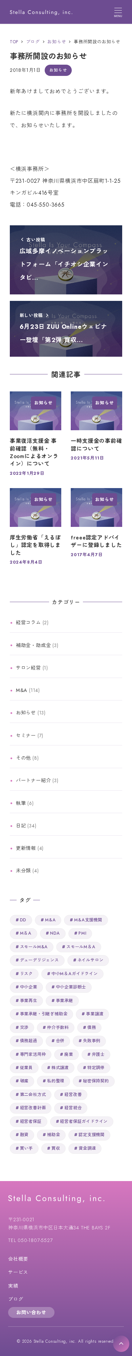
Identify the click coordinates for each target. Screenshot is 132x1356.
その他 (23, 758)
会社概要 (18, 1259)
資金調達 (87, 1148)
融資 (24, 1135)
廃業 (68, 1054)
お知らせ (58, 70)
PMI (82, 933)
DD (23, 920)
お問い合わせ (31, 1312)
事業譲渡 (94, 1014)
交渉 (24, 1027)
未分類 (23, 870)
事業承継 (64, 1001)
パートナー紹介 (33, 780)
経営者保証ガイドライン (84, 1121)
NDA (55, 933)
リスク (26, 974)
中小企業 (28, 987)
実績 (13, 1285)
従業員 (26, 1068)
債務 (91, 1027)
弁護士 (98, 1054)
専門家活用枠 (33, 1054)
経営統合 (73, 1108)
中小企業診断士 (71, 987)
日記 (21, 825)
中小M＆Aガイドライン (74, 974)
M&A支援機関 (88, 920)
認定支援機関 (92, 1135)
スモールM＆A (80, 947)
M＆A (25, 933)
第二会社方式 (33, 1095)
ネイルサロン (91, 960)
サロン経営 (28, 667)
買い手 (26, 1148)
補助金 (53, 1135)
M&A (21, 690)
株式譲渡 (60, 1068)
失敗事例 (91, 1041)
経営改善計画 (33, 1108)
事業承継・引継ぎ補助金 (44, 1014)
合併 (60, 1041)
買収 (55, 1148)
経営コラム (28, 622)
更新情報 (26, 848)
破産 (24, 1081)
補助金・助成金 (33, 645)
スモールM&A (34, 947)
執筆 (21, 803)
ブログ (15, 1299)
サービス (18, 1272)
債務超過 (28, 1041)
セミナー (26, 735)
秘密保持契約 (96, 1081)
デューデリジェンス (39, 960)
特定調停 (96, 1068)
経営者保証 (31, 1121)
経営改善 (73, 1095)
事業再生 (28, 1001)
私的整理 (55, 1081)
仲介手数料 (58, 1027)
